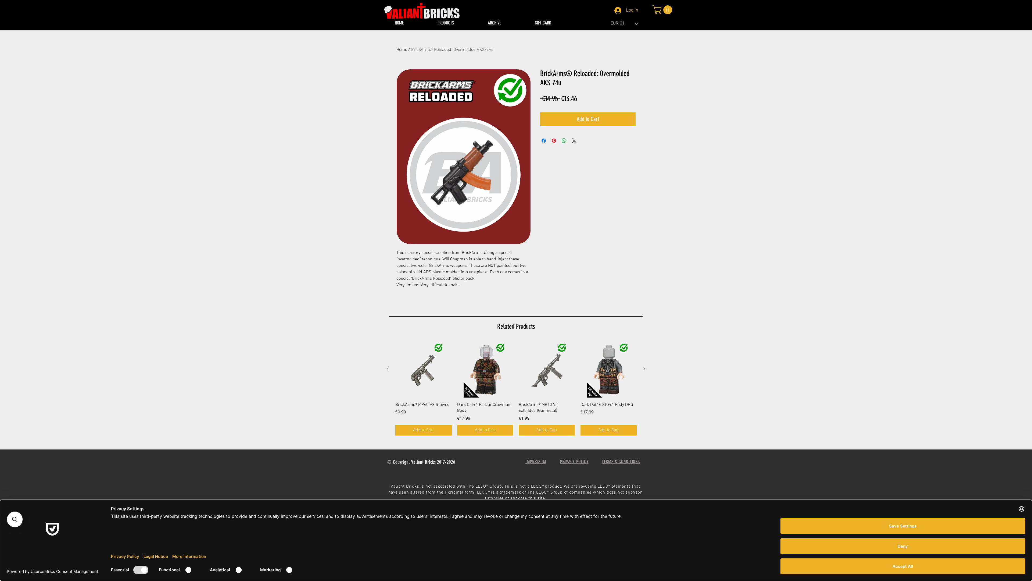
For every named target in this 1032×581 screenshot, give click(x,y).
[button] (624, 23)
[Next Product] (644, 369)
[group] (516, 388)
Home (401, 49)
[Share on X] (574, 140)
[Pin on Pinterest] (554, 140)
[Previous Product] (387, 369)
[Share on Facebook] (543, 140)
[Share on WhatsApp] (564, 140)
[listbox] (624, 23)
